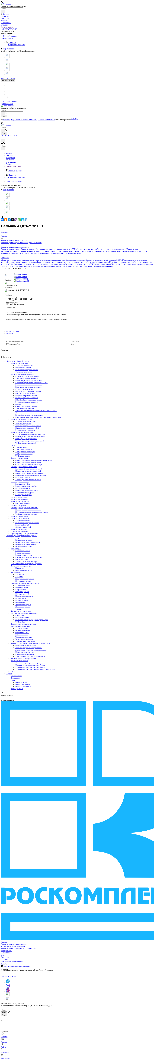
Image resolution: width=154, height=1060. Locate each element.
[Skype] (22, 219)
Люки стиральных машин (47, 262)
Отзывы (4, 959)
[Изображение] (45, 274)
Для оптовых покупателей (12, 961)
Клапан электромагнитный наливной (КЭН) (104, 260)
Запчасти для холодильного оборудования (18, 243)
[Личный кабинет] (2, 138)
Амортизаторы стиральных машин (41, 260)
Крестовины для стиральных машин (21, 262)
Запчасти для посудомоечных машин (101, 251)
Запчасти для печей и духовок (33, 249)
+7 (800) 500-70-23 (9, 29)
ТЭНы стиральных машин (100, 264)
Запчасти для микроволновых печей (112, 249)
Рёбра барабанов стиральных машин (24, 264)
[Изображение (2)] (45, 281)
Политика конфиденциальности (17, 966)
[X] (12, 219)
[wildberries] (8, 70)
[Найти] (3, 11)
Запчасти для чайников (19, 253)
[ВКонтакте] (2, 219)
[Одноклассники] (5, 219)
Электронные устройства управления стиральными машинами (87, 266)
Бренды (4, 964)
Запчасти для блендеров (38, 251)
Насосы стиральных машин (98, 262)
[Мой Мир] (9, 219)
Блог (3, 955)
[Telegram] (8, 57)
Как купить (5, 957)
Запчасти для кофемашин (58, 251)
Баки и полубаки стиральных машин (71, 260)
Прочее (38, 243)
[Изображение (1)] (45, 279)
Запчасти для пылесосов (11, 249)
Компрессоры (6, 951)
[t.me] (8, 73)
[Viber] (15, 219)
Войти (3, 1047)
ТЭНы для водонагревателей (13, 946)
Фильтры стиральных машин (18, 266)
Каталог (4, 942)
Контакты (5, 1052)
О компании (6, 953)
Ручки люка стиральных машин (52, 264)
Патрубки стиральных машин (121, 262)
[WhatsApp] (8, 62)
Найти (4, 1013)
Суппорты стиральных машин (77, 264)
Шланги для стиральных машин (14, 260)
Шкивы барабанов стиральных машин (45, 266)
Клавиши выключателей (39, 253)
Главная (4, 1037)
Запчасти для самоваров (126, 251)
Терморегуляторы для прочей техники (65, 253)
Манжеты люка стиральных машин (72, 262)
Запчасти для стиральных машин (14, 944)
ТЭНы (74, 249)
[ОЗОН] (8, 66)
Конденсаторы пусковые (87, 249)
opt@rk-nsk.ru (8, 49)
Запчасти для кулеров (77, 251)
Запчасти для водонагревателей (59, 249)
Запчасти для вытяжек (19, 251)
